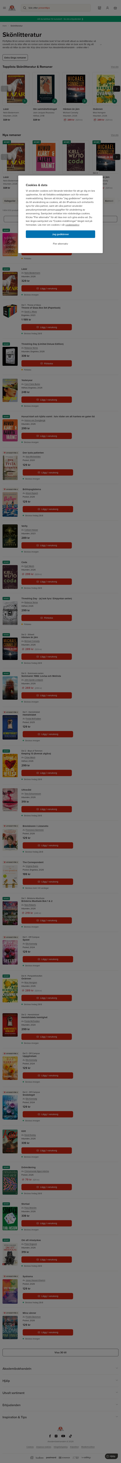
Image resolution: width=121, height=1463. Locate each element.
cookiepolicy (72, 224)
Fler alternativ (60, 243)
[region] (60, 214)
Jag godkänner (60, 234)
